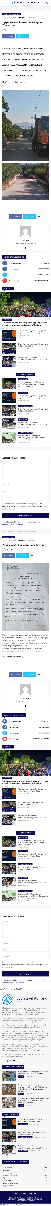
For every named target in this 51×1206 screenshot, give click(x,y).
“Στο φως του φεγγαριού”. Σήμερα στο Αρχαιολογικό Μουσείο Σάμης (32, 332)
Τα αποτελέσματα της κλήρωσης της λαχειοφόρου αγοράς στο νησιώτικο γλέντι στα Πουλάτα (25, 323)
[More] (32, 36)
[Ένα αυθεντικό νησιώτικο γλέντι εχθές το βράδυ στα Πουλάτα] (9, 348)
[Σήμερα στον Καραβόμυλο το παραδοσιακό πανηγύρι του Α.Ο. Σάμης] (9, 361)
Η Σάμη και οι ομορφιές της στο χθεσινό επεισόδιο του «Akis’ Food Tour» (33, 1072)
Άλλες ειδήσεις (7, 319)
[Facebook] (25, 247)
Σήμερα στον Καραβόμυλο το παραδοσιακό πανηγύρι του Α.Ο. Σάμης (32, 358)
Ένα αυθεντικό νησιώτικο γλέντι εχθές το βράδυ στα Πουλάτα (33, 345)
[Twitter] (10, 1061)
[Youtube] (14, 1061)
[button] (25, 125)
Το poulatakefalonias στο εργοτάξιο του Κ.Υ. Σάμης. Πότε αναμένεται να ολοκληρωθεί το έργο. (33, 1100)
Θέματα (21, 1076)
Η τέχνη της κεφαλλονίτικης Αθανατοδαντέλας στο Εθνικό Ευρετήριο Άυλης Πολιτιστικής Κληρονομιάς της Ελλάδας (33, 1088)
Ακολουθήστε (43, 269)
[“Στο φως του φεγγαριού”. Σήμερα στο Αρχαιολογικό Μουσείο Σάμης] (9, 335)
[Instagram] (7, 1061)
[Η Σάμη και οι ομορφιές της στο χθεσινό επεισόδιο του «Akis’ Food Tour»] (9, 1076)
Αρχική (4, 8)
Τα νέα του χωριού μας (14, 8)
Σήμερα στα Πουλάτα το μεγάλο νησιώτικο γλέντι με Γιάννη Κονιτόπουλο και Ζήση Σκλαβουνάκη (33, 437)
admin (11, 30)
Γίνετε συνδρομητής (41, 280)
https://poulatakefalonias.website (26, 243)
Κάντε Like (45, 263)
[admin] (4, 30)
